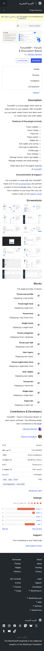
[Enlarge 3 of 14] (39, 218)
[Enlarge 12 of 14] (18, 262)
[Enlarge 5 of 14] (39, 229)
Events (18, 583)
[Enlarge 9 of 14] (39, 251)
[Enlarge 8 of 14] (18, 239)
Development (33, 87)
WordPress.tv (35, 591)
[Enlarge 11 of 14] (39, 262)
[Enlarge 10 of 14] (18, 251)
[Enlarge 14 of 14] (18, 273)
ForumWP (38, 169)
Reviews (35, 75)
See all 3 (5, 474)
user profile (20, 484)
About (39, 559)
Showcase (16, 559)
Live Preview (22, 60)
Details (36, 69)
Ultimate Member (34, 54)
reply (10, 479)
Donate (16, 587)
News (39, 563)
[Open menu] (3, 3)
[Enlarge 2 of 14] (18, 207)
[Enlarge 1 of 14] (39, 207)
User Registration (9, 484)
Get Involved (15, 579)
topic (5, 479)
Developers (37, 587)
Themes (17, 563)
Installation (34, 81)
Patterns (17, 571)
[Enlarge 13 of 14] (39, 273)
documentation (24, 184)
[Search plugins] (18, 25)
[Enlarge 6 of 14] (18, 229)
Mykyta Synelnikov (29, 436)
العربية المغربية (30, 620)
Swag (17, 591)
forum (16, 479)
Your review (37, 529)
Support (36, 92)
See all (5, 529)
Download (36, 60)
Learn (39, 579)
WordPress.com (34, 598)
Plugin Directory (36, 10)
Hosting (38, 567)
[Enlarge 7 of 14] (39, 239)
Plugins (18, 567)
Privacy (39, 571)
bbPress (37, 606)
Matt (38, 602)
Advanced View (35, 490)
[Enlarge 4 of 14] (18, 218)
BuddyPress (35, 610)
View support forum (33, 545)
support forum (36, 194)
